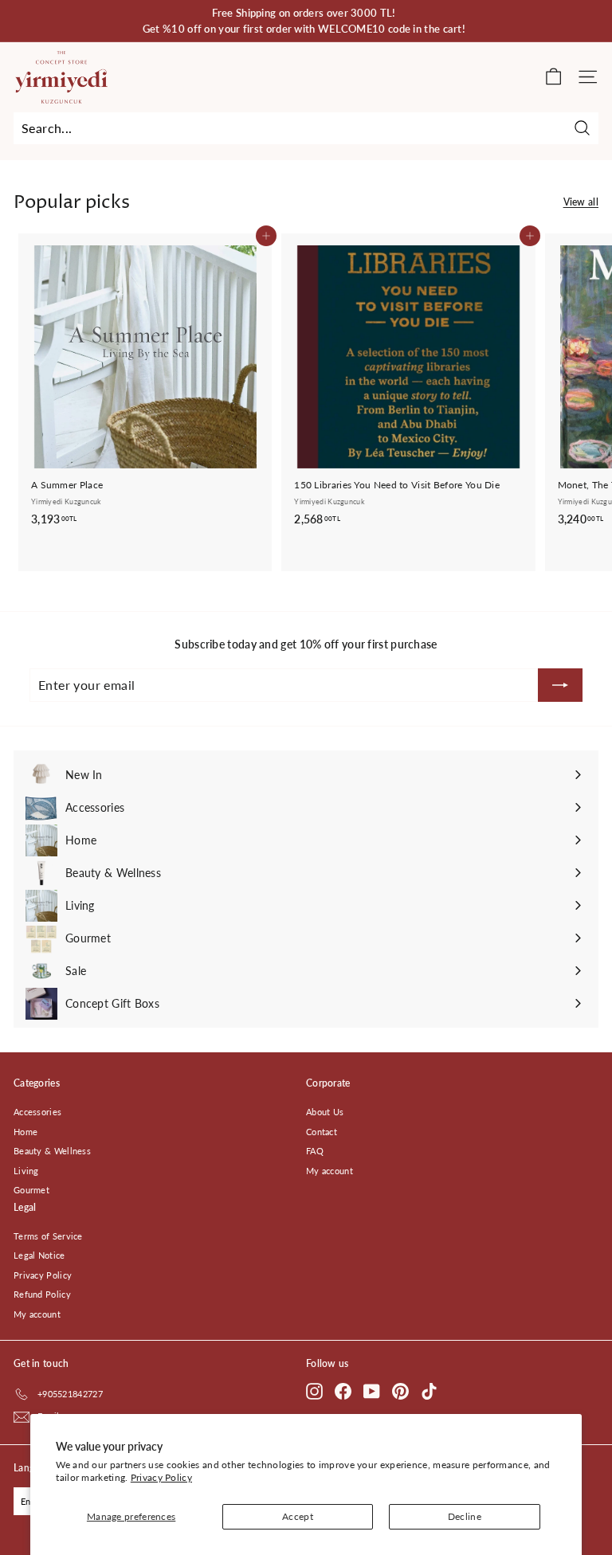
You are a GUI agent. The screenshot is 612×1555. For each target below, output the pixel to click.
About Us (324, 1112)
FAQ (315, 1151)
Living (26, 1170)
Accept (297, 1516)
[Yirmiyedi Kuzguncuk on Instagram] (314, 1391)
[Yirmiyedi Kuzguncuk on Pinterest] (400, 1391)
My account (329, 1170)
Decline (464, 1516)
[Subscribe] (560, 685)
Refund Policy (42, 1294)
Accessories (37, 1112)
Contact (321, 1131)
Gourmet (31, 1190)
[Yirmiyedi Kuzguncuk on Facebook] (343, 1391)
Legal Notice (39, 1255)
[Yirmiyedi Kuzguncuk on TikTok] (429, 1391)
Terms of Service (48, 1236)
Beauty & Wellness (52, 1151)
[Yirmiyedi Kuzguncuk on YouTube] (371, 1391)
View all (580, 202)
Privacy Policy (161, 1477)
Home (25, 1131)
